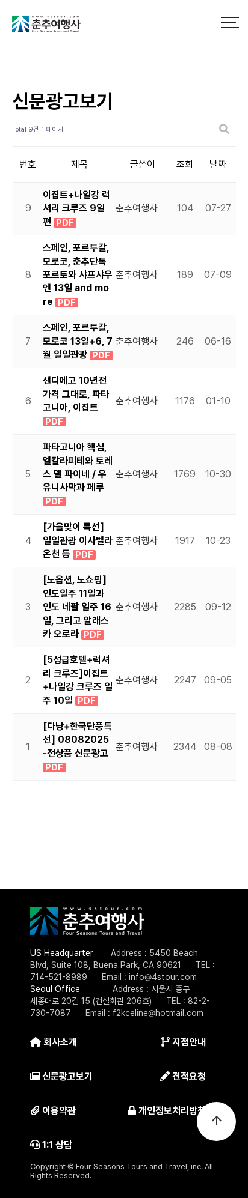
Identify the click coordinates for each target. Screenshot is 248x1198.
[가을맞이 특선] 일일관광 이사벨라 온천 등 (78, 540)
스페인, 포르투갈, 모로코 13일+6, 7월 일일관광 (78, 341)
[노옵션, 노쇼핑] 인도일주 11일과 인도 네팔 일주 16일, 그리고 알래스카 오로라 (77, 607)
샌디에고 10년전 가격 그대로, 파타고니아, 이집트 (76, 394)
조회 (184, 164)
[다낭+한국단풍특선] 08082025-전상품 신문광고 (77, 740)
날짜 (217, 164)
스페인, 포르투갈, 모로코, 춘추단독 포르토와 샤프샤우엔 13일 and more (78, 274)
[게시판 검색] (224, 129)
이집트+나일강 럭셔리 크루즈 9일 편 (76, 208)
